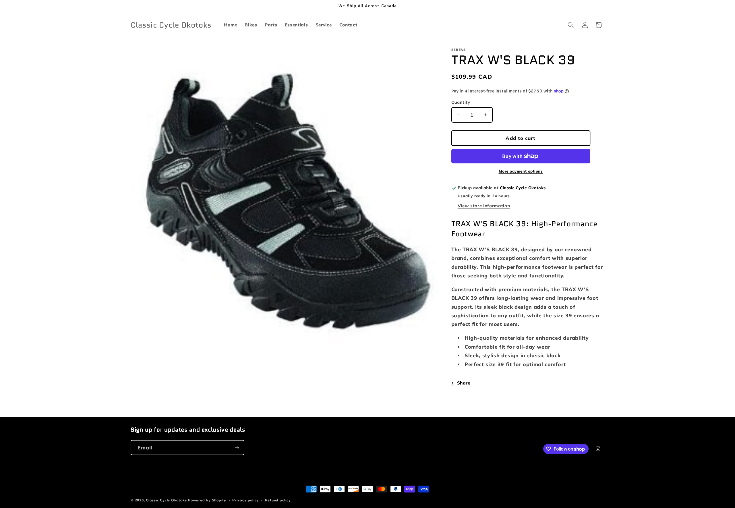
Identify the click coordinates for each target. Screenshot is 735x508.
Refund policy (278, 500)
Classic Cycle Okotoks (166, 500)
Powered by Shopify (207, 500)
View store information (484, 206)
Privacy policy (245, 500)
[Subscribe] (237, 447)
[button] (571, 25)
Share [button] (463, 383)
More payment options (521, 171)
